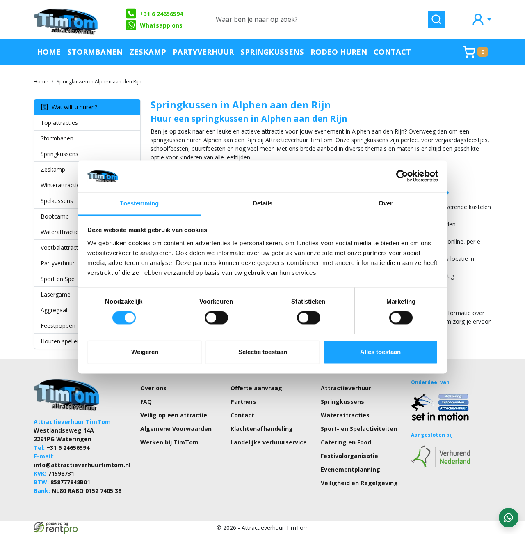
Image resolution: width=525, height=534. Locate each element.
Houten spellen (60, 341)
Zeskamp (147, 51)
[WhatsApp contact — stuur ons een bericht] (508, 517)
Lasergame (56, 294)
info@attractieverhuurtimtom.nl (82, 465)
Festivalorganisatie (349, 456)
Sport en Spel (58, 279)
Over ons (153, 388)
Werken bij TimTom (169, 442)
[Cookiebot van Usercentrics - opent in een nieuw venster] (402, 176)
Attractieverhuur (346, 388)
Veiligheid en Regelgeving (359, 483)
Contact (392, 51)
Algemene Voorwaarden (176, 429)
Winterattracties (62, 185)
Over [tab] (386, 203)
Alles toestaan (380, 351)
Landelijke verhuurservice (269, 442)
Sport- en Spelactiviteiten (359, 429)
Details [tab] (263, 203)
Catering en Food (346, 442)
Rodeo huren (338, 51)
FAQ (146, 401)
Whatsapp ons (161, 25)
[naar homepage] (66, 19)
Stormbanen (95, 51)
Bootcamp (55, 216)
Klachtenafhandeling (262, 429)
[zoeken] (436, 19)
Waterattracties (61, 232)
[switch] (216, 318)
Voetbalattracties (63, 247)
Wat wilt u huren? (72, 107)
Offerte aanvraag (256, 388)
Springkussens (272, 51)
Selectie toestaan (262, 351)
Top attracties (59, 123)
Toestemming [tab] (139, 203)
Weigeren (144, 351)
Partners (243, 401)
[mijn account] (481, 19)
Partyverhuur (203, 51)
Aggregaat (54, 310)
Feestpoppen (58, 325)
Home (49, 51)
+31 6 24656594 (161, 14)
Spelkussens (57, 201)
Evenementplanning (350, 469)
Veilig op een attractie (173, 415)
